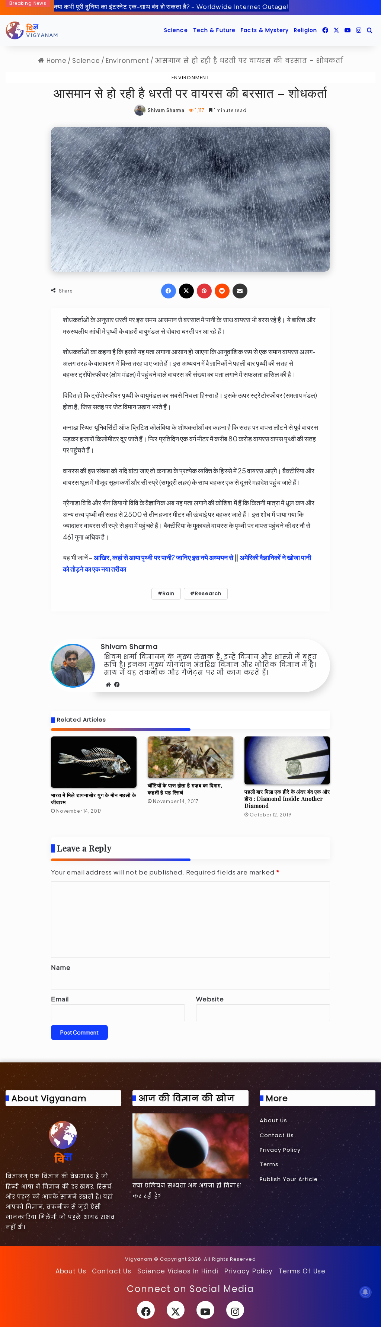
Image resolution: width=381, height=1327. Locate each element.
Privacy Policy (280, 1150)
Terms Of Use (302, 1271)
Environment (127, 60)
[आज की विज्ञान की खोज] (190, 1146)
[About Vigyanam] (63, 1141)
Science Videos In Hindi (178, 1271)
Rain (169, 593)
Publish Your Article (289, 1179)
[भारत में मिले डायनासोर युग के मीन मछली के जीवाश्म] (94, 762)
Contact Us (277, 1135)
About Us (273, 1120)
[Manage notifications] (365, 1292)
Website (210, 999)
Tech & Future (214, 30)
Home (55, 60)
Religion (305, 30)
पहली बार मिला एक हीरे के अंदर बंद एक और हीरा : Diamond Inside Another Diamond (287, 798)
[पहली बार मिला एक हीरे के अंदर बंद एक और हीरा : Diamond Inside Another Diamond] (287, 760)
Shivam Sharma (166, 110)
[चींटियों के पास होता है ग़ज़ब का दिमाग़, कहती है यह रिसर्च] (190, 757)
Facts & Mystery (265, 30)
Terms (269, 1164)
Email (60, 999)
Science (176, 30)
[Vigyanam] (32, 30)
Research (208, 593)
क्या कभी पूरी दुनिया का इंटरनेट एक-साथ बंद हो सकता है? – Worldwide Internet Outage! (171, 6)
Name (60, 967)
